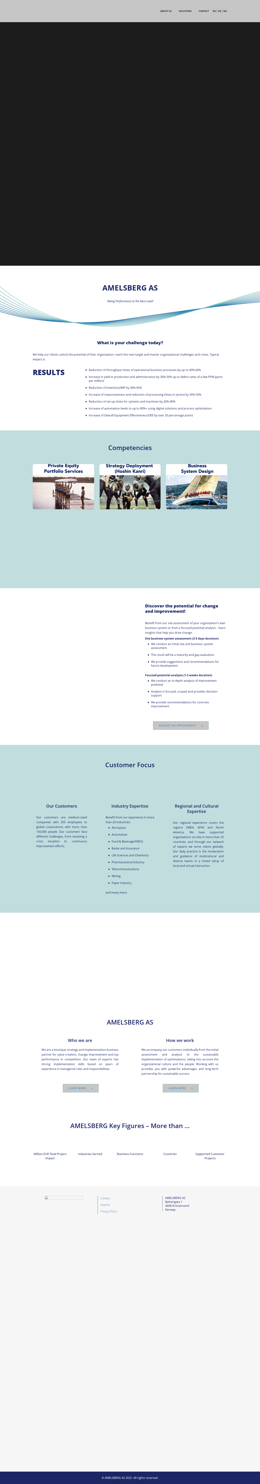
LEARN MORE (77, 1088)
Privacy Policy (108, 1211)
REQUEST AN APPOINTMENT (177, 725)
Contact (105, 1198)
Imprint (105, 1205)
